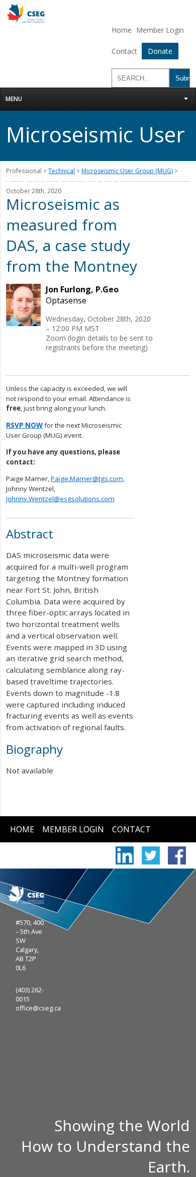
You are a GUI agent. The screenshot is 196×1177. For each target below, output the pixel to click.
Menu (14, 99)
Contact (124, 51)
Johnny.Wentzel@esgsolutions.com (60, 498)
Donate (160, 51)
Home (122, 30)
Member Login (160, 30)
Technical (61, 171)
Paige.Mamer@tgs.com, (88, 478)
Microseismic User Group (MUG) (127, 171)
